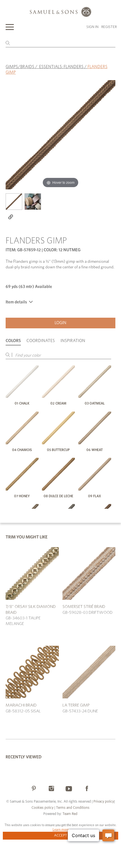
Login (60, 323)
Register (109, 27)
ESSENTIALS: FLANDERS (61, 67)
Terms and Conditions (72, 808)
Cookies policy (42, 808)
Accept (60, 835)
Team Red (69, 814)
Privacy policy (103, 801)
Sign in (92, 27)
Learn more (61, 829)
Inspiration (72, 341)
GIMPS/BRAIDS (20, 67)
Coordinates (40, 341)
